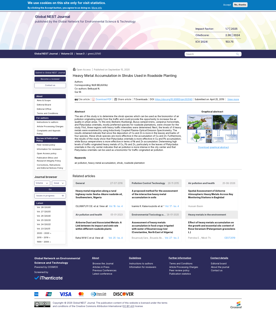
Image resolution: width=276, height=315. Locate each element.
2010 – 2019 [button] (43, 237)
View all (103, 206)
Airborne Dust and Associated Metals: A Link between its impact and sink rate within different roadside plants (99, 225)
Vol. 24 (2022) (44, 224)
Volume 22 (67, 53)
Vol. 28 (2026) (44, 207)
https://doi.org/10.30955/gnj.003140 (173, 99)
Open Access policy (46, 153)
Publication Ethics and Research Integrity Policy (49, 159)
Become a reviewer (50, 79)
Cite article (84, 99)
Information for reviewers (49, 149)
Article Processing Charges (50, 126)
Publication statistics (180, 273)
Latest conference (102, 273)
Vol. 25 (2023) (44, 220)
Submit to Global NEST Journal (50, 72)
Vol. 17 (168, 206)
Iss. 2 (176, 237)
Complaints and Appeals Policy (48, 132)
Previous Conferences (104, 270)
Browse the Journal (103, 263)
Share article (124, 99)
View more (233, 99)
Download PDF (104, 99)
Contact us (50, 85)
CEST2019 (229, 237)
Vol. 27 (168, 237)
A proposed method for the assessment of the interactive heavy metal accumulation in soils (155, 194)
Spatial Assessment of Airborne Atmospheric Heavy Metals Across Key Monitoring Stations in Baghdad (210, 194)
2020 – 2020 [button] (43, 233)
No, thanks (240, 4)
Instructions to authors (47, 122)
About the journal (220, 266)
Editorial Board (44, 105)
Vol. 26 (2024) (44, 216)
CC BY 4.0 (128, 306)
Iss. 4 (120, 206)
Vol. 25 (112, 237)
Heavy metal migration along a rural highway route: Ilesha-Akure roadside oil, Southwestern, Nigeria (99, 194)
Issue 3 (80, 53)
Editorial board (218, 263)
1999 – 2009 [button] (43, 242)
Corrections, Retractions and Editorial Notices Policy (50, 166)
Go (50, 189)
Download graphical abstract (213, 147)
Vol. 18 (112, 206)
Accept (227, 4)
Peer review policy (46, 145)
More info (97, 7)
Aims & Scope (44, 100)
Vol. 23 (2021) (43, 228)
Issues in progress (45, 195)
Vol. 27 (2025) (44, 211)
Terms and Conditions (47, 113)
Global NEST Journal (46, 53)
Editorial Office (44, 109)
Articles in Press (101, 266)
